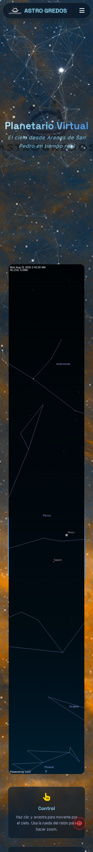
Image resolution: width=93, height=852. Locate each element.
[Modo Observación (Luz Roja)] (79, 823)
